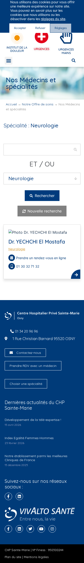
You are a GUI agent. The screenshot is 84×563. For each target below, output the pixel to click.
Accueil (11, 104)
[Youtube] (41, 529)
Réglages (61, 28)
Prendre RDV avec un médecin (33, 366)
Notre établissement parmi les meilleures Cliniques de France (36, 458)
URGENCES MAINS (66, 51)
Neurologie (16, 249)
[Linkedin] (19, 496)
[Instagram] (52, 529)
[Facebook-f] (8, 496)
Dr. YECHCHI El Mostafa (36, 241)
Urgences (41, 49)
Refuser (40, 28)
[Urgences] (42, 37)
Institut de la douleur (17, 49)
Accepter (20, 28)
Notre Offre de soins (37, 104)
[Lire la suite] (75, 274)
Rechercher (44, 195)
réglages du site (53, 19)
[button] (8, 61)
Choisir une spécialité (26, 384)
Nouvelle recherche (44, 211)
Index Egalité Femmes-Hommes (29, 438)
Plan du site (13, 557)
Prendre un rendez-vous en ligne (41, 258)
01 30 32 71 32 (28, 266)
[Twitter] (30, 529)
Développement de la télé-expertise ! (33, 420)
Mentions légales (36, 557)
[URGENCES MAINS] (66, 37)
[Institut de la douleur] (17, 38)
